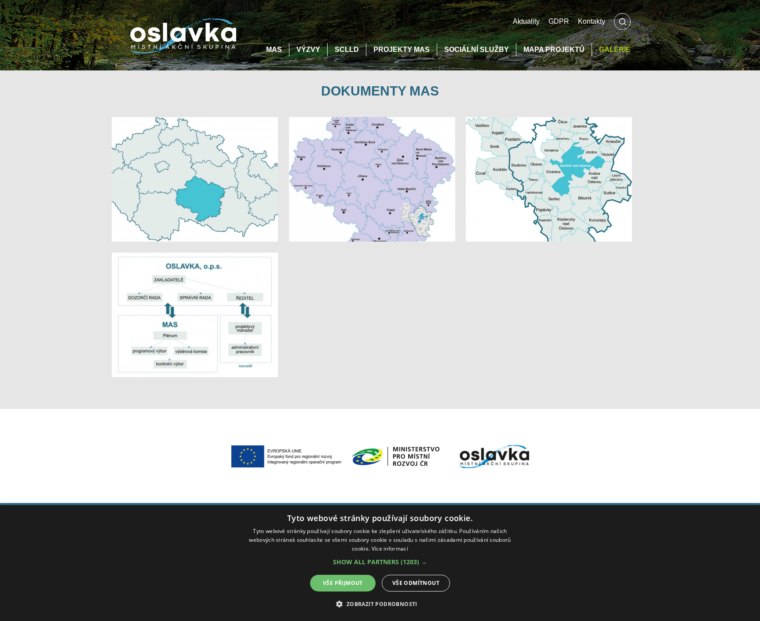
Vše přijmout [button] (343, 583)
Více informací (390, 548)
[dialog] (380, 563)
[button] (380, 562)
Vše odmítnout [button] (415, 583)
